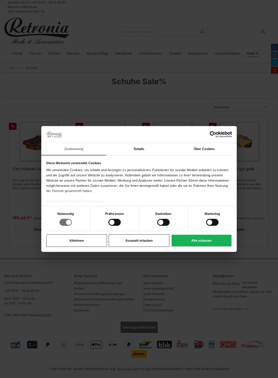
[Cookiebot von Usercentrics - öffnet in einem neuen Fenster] (213, 134)
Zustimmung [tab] (74, 149)
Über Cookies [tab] (204, 149)
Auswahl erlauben (139, 240)
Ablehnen (76, 240)
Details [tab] (139, 149)
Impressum (55, 201)
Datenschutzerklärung (85, 201)
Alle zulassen (201, 240)
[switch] (114, 222)
